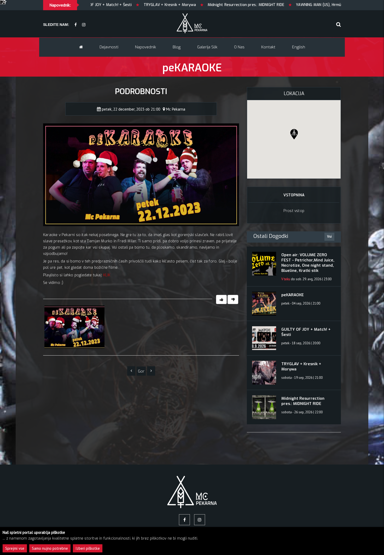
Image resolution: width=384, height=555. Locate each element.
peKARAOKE (292, 294)
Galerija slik (207, 47)
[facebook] (75, 25)
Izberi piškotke (87, 548)
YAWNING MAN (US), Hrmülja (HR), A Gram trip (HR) (293, 4)
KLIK (106, 275)
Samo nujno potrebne (50, 548)
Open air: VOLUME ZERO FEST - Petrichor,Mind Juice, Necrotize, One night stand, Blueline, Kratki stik (307, 262)
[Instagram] (83, 25)
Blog (177, 47)
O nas (239, 47)
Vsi (329, 236)
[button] (294, 134)
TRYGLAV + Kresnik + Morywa (123, 4)
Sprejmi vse (14, 548)
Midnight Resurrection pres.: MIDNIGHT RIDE (199, 4)
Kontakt (268, 47)
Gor (141, 371)
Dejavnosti (109, 47)
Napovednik (145, 47)
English (298, 47)
